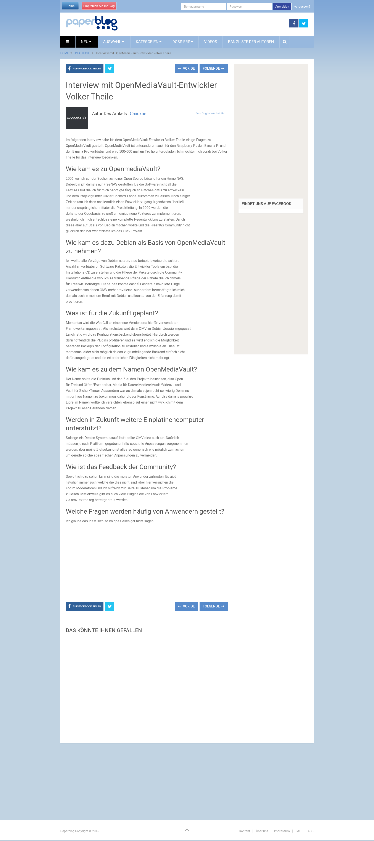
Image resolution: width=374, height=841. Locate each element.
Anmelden (282, 6)
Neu (85, 41)
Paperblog (67, 831)
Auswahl (112, 41)
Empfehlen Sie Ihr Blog (99, 6)
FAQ (298, 831)
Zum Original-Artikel (208, 113)
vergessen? (302, 6)
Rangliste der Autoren (251, 41)
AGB (311, 831)
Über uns (262, 831)
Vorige (188, 68)
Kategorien (147, 41)
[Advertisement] (203, 23)
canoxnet (139, 113)
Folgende (212, 68)
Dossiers (181, 41)
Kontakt (244, 831)
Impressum (282, 831)
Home (70, 6)
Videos (210, 41)
